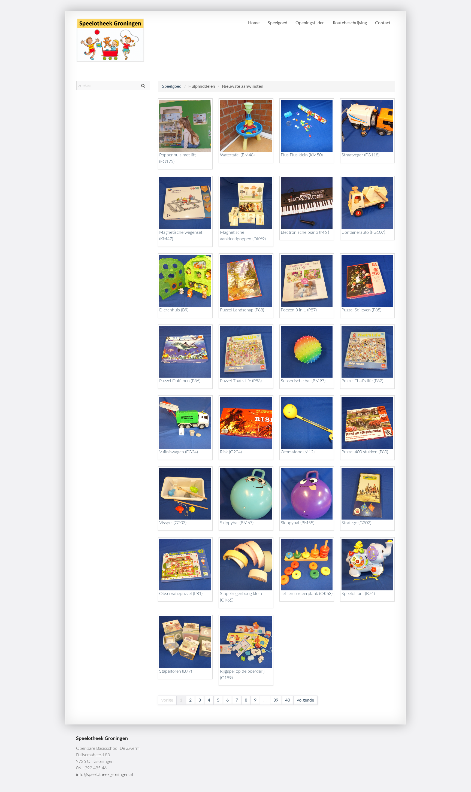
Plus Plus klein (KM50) (302, 155)
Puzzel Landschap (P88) (242, 310)
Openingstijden (310, 23)
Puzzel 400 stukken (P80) (365, 452)
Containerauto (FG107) (363, 232)
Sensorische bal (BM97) (303, 381)
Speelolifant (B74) (358, 593)
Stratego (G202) (356, 523)
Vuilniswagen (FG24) (178, 452)
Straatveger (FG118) (360, 155)
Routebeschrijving (350, 23)
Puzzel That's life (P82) (362, 381)
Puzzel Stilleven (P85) (361, 310)
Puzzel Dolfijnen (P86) (179, 381)
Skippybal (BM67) (236, 523)
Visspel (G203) (172, 523)
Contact (383, 23)
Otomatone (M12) (298, 452)
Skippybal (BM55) (297, 523)
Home (253, 23)
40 (287, 700)
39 (275, 700)
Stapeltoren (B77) (175, 671)
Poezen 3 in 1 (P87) (299, 310)
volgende (305, 700)
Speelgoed (277, 23)
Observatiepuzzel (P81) (181, 593)
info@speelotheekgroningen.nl (104, 774)
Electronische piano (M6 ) (305, 232)
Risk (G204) (231, 452)
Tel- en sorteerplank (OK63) (307, 593)
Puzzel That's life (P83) (241, 381)
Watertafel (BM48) (237, 155)
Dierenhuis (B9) (173, 310)
